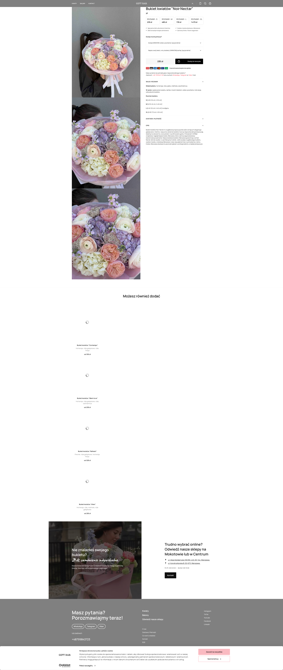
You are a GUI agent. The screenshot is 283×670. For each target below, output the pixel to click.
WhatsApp (176, 75)
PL (192, 4)
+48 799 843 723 (157, 75)
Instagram (207, 611)
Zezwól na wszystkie (214, 652)
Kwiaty (74, 3)
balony (82, 3)
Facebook (207, 621)
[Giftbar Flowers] (141, 3)
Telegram (183, 75)
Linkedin (207, 624)
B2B (143, 642)
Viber (190, 75)
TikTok (206, 614)
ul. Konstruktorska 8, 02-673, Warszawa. (184, 563)
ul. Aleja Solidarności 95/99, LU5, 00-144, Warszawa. (189, 560)
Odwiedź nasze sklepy (152, 619)
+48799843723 (81, 639)
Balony (145, 615)
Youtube (207, 618)
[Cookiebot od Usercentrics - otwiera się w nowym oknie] (64, 665)
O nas (144, 629)
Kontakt (91, 3)
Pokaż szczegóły (86, 665)
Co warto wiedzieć (148, 636)
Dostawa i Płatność (149, 632)
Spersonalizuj (212, 659)
